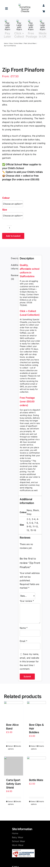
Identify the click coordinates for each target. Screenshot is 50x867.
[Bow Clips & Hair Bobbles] (36, 710)
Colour (6, 197)
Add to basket (13, 236)
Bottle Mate (36, 780)
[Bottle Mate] (36, 766)
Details (18, 746)
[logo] (25, 4)
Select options (10, 747)
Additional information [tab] (14, 267)
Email (23, 641)
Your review (27, 601)
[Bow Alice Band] (13, 710)
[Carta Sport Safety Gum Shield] (13, 766)
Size (4, 209)
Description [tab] (14, 258)
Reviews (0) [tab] (14, 277)
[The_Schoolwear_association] (23, 850)
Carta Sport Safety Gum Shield (13, 783)
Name (23, 628)
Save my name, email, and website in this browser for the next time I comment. (29, 661)
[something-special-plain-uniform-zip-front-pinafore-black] (12, 61)
